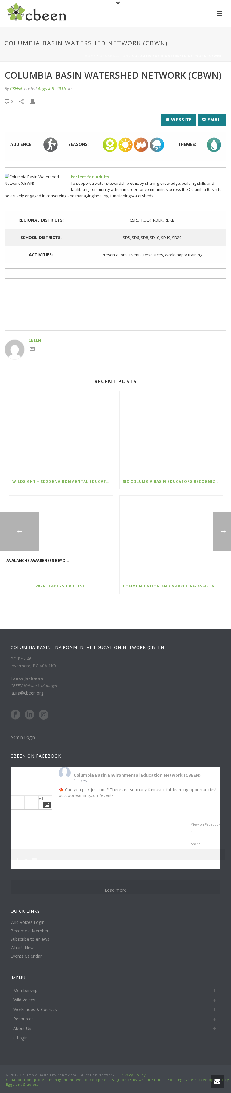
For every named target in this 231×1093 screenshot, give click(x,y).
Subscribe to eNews (30, 939)
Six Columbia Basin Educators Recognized (172, 481)
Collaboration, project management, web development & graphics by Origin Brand (84, 1079)
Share (195, 844)
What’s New (22, 947)
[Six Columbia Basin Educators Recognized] (171, 432)
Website (181, 119)
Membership (25, 990)
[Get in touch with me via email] (32, 349)
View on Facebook (205, 824)
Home (90, 56)
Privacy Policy (132, 1075)
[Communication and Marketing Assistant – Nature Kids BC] (171, 537)
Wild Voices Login (28, 922)
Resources (23, 1019)
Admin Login (23, 737)
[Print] (35, 101)
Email (214, 119)
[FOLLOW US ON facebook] (15, 715)
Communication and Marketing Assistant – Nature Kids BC (173, 586)
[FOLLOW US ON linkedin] (29, 715)
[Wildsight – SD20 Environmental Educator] (61, 432)
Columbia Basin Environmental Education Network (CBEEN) (137, 775)
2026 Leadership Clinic (61, 586)
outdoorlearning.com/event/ (86, 795)
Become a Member (29, 931)
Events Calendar (26, 956)
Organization (114, 56)
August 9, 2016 (52, 88)
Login (22, 1038)
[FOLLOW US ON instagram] (43, 715)
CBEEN (16, 88)
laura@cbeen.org (27, 693)
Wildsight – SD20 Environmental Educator (62, 481)
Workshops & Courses (35, 1009)
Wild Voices (24, 1000)
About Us (22, 1028)
